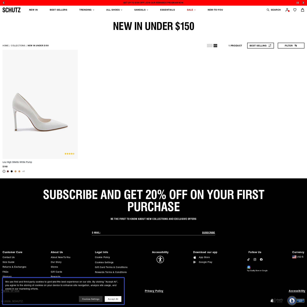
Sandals (140, 9)
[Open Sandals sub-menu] (147, 10)
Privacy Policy (154, 290)
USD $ (300, 256)
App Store (204, 257)
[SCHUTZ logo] (11, 10)
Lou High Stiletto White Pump (17, 162)
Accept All (113, 299)
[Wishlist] (295, 10)
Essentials (167, 9)
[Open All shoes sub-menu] (121, 10)
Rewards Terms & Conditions (111, 272)
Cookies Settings (104, 262)
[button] (273, 10)
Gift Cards (56, 272)
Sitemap (7, 276)
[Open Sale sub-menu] (195, 10)
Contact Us (9, 257)
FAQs (5, 272)
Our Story (56, 262)
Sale (190, 9)
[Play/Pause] (298, 3)
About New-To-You (61, 257)
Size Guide (9, 262)
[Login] (287, 10)
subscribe (208, 232)
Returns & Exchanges (14, 267)
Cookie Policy (102, 257)
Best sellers (58, 9)
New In (33, 9)
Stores (54, 267)
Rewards (55, 276)
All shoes (113, 9)
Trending (85, 9)
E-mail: (96, 232)
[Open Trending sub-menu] (93, 10)
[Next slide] (303, 3)
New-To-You (215, 9)
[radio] (210, 46)
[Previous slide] (4, 3)
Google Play (205, 262)
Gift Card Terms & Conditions (111, 267)
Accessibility (297, 290)
